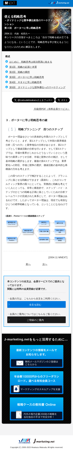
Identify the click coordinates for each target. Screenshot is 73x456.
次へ (44, 264)
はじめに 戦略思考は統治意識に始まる (30, 61)
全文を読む (35, 304)
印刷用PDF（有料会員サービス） (51, 109)
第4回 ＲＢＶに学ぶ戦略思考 (25, 82)
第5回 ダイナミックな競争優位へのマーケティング (37, 87)
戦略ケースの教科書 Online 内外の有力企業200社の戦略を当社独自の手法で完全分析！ (36, 408)
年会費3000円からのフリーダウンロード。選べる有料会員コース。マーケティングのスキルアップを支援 (36, 382)
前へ (28, 264)
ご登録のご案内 (35, 320)
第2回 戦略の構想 (19, 72)
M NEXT (10, 3)
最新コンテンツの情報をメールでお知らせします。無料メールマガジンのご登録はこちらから (36, 356)
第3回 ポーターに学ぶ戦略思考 (26, 77)
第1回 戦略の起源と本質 (23, 67)
